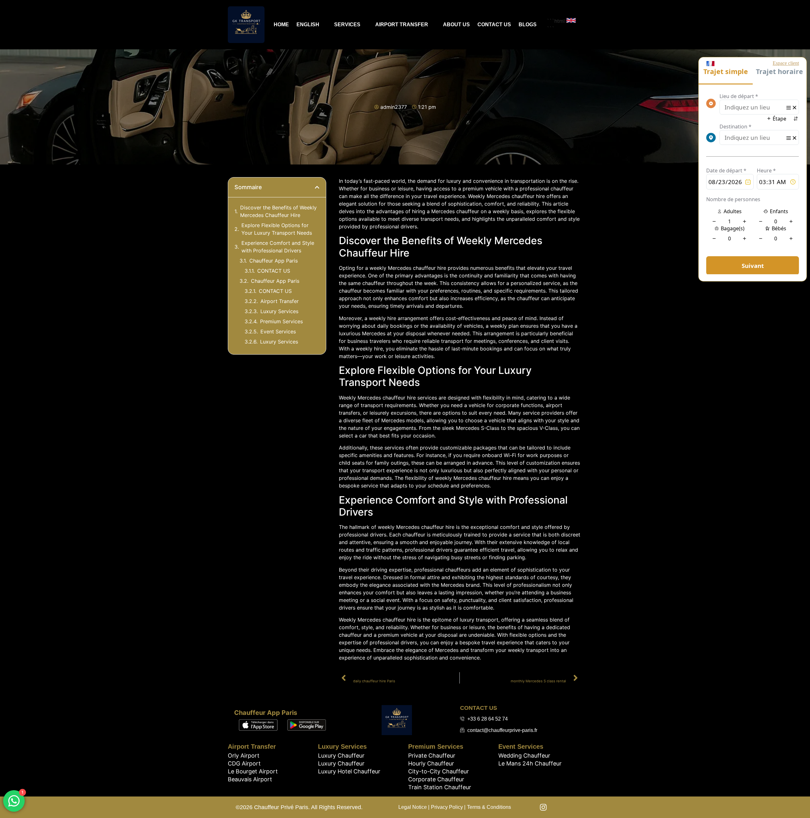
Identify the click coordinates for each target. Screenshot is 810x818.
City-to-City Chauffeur (438, 771)
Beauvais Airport (250, 779)
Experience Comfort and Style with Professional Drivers (277, 247)
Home (281, 24)
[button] (317, 187)
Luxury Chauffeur (341, 755)
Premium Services (281, 321)
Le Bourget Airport (253, 771)
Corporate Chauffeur (436, 779)
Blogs (528, 24)
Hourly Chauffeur (431, 763)
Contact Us (494, 24)
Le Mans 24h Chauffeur (530, 763)
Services (347, 24)
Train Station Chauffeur (439, 787)
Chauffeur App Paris (273, 260)
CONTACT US (273, 271)
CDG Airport (244, 763)
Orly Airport (243, 755)
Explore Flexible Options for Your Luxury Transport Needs (276, 229)
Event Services (278, 331)
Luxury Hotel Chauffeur (349, 771)
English (307, 24)
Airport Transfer (401, 24)
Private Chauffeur (431, 755)
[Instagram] (543, 807)
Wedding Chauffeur (524, 755)
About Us (456, 24)
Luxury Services (279, 311)
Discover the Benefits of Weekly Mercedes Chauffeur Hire (278, 211)
